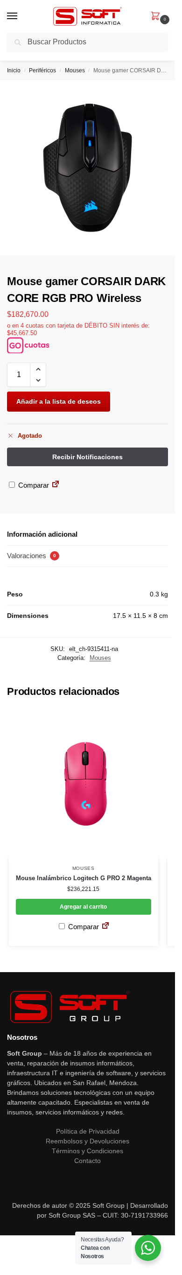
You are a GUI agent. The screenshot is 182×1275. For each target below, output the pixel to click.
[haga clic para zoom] (87, 167)
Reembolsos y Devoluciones (87, 1141)
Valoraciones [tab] (31, 556)
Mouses (75, 70)
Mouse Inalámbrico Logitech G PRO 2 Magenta (83, 878)
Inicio (14, 70)
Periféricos (42, 70)
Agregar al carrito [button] (83, 907)
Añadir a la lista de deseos (58, 401)
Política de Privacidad (87, 1131)
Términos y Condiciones (87, 1151)
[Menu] (21, 16)
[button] (157, 17)
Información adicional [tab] (42, 534)
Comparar (32, 485)
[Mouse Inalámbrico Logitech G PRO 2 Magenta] (83, 783)
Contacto (87, 1160)
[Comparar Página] (55, 485)
